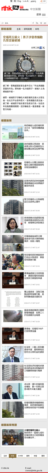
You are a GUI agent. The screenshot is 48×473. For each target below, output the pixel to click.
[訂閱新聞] (45, 23)
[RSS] (37, 23)
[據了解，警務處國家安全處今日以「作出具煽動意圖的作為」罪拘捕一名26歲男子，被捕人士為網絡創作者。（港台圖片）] (24, 66)
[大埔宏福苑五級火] (13, 430)
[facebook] (33, 23)
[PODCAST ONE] (41, 23)
